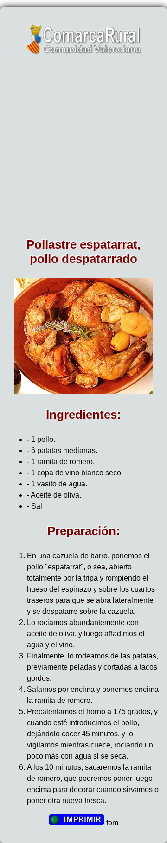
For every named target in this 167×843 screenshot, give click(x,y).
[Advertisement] (83, 149)
